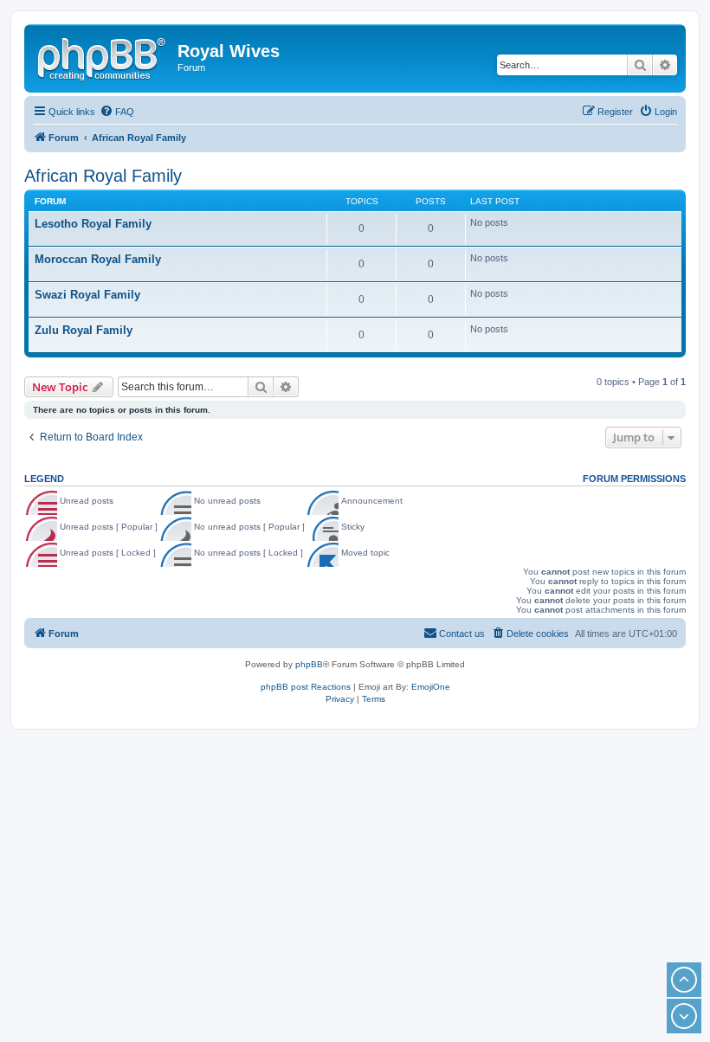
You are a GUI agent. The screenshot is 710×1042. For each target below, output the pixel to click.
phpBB (309, 664)
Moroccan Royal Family (98, 259)
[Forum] (103, 56)
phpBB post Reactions (306, 686)
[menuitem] (117, 111)
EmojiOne (430, 686)
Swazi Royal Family (87, 294)
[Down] (684, 1016)
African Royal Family (103, 175)
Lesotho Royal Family (93, 223)
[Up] (684, 979)
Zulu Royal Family (83, 330)
